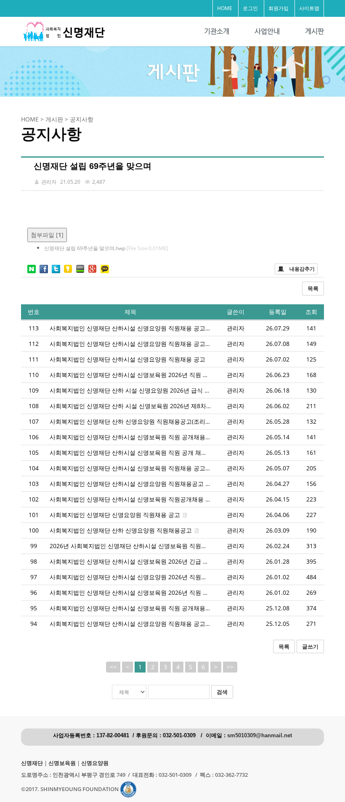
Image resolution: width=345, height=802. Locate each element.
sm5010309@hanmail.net (259, 736)
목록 (313, 288)
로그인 (250, 8)
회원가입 (278, 8)
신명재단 (32, 763)
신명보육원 (62, 763)
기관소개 (216, 31)
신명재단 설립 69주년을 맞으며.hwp (106, 248)
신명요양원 (95, 763)
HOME (224, 8)
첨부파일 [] (47, 235)
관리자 (235, 328)
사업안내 (267, 31)
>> (230, 667)
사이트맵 (309, 8)
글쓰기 (310, 646)
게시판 (314, 31)
